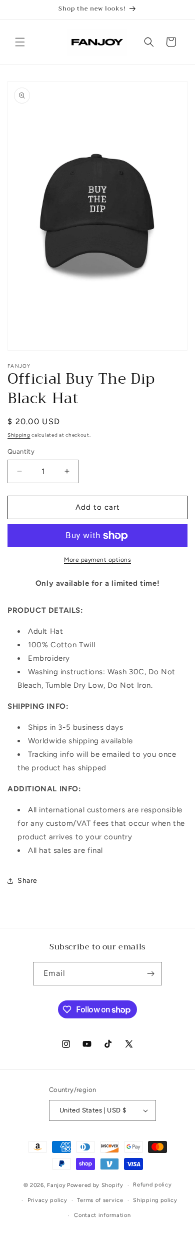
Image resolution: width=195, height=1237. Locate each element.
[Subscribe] (151, 973)
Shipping (19, 435)
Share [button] (28, 880)
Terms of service (100, 1200)
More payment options (97, 559)
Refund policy (152, 1184)
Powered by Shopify (95, 1185)
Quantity (21, 451)
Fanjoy (56, 1185)
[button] (20, 42)
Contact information (102, 1215)
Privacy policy (48, 1200)
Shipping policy (155, 1200)
